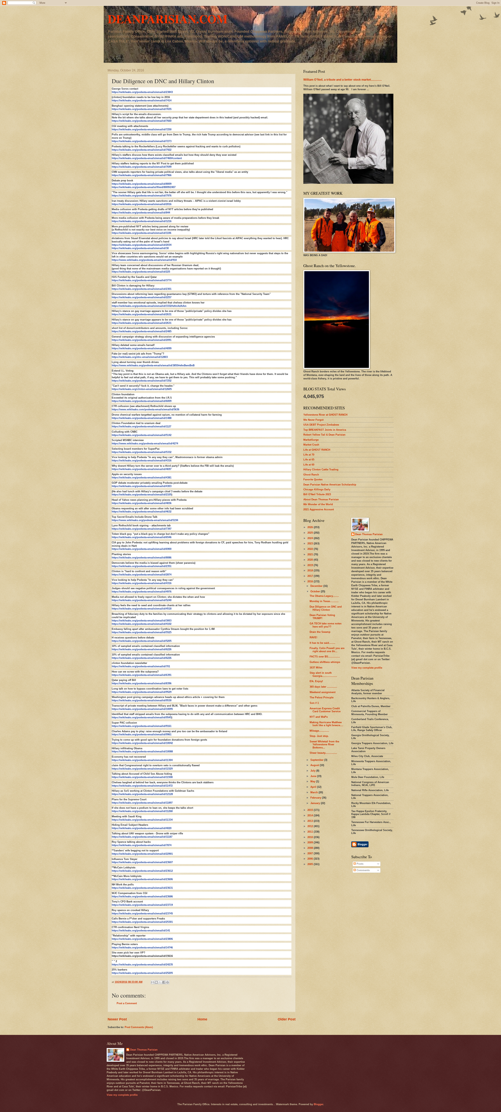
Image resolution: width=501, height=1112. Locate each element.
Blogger (318, 1104)
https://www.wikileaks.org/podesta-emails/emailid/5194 (145, 520)
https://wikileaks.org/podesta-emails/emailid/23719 (142, 904)
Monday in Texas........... (324, 601)
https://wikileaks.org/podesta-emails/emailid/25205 (142, 973)
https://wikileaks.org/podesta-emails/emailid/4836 (141, 503)
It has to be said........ (322, 642)
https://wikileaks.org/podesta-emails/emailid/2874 (141, 574)
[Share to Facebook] (164, 982)
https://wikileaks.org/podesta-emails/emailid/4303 (141, 486)
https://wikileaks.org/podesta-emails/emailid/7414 (141, 100)
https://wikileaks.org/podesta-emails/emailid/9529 (141, 692)
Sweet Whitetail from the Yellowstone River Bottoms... (324, 744)
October (315, 591)
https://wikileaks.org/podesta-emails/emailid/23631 (142, 887)
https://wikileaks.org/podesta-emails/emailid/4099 (141, 348)
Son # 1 (314, 702)
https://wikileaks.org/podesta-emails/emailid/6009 (141, 401)
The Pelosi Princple (321, 697)
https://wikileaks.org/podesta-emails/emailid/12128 (142, 794)
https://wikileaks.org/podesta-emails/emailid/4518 (141, 608)
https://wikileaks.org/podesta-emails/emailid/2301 (141, 288)
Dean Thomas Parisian (369, 534)
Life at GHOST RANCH (316, 449)
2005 (310, 864)
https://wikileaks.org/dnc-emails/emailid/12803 (140, 357)
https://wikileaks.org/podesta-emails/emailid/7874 (141, 845)
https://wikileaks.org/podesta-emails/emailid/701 (141, 666)
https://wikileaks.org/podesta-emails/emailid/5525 (141, 632)
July (313, 770)
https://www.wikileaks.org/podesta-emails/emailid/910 (144, 259)
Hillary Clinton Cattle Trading (320, 469)
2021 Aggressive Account (318, 509)
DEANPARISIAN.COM (168, 18)
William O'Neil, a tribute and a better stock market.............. (342, 79)
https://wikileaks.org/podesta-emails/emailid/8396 (141, 683)
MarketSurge (311, 439)
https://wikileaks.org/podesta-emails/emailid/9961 (141, 734)
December (316, 585)
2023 (310, 543)
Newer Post (117, 1019)
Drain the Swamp (320, 631)
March (314, 792)
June (313, 776)
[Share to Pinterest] (167, 982)
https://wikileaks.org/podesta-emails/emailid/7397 (141, 528)
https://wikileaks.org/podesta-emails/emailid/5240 (141, 600)
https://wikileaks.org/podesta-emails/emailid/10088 (142, 751)
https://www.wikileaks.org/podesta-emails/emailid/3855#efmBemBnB (153, 365)
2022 (310, 548)
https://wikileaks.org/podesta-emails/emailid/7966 (141, 175)
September (317, 759)
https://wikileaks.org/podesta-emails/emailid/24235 (142, 964)
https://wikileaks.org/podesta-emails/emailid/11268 (142, 811)
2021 (310, 554)
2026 (310, 527)
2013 (310, 820)
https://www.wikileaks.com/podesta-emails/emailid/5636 (145, 409)
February (316, 797)
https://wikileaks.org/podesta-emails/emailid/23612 (142, 870)
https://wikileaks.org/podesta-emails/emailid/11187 (142, 836)
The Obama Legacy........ (324, 595)
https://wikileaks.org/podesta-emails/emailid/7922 (141, 149)
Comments (363, 870)
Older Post (287, 1019)
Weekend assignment (322, 692)
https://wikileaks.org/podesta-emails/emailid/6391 (141, 675)
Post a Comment (127, 1003)
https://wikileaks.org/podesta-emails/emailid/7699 (141, 166)
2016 (310, 581)
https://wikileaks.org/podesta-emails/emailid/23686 (142, 896)
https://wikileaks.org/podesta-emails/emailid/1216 (141, 221)
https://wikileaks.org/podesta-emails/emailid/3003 (141, 620)
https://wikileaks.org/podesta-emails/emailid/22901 (142, 853)
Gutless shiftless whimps (325, 662)
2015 (310, 810)
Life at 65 (308, 459)
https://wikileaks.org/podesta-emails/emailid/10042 (142, 743)
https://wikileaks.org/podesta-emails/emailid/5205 (141, 640)
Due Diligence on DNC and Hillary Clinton (326, 608)
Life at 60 (308, 464)
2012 (310, 826)
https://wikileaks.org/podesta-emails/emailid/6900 (141, 548)
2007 (310, 853)
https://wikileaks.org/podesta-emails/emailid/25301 (142, 921)
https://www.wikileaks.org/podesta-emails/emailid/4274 (145, 443)
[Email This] (153, 982)
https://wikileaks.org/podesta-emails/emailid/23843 (142, 92)
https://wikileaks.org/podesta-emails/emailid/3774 (141, 280)
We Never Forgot (313, 419)
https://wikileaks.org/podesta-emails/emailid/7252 (141, 380)
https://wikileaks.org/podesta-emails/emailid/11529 (142, 768)
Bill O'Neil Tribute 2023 (317, 494)
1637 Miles (316, 667)
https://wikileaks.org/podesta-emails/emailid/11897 (142, 802)
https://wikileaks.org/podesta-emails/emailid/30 (140, 248)
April (313, 786)
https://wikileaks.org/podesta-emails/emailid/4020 (141, 828)
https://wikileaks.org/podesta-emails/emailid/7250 (141, 129)
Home (202, 1019)
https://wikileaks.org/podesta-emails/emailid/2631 (141, 314)
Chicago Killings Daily (316, 489)
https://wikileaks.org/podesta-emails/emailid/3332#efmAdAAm (149, 305)
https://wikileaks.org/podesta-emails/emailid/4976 (141, 591)
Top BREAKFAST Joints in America (324, 429)
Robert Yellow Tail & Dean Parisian (324, 434)
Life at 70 (308, 454)
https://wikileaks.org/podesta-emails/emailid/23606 (142, 879)
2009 (310, 842)
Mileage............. (319, 730)
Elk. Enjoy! (316, 681)
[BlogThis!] (156, 982)
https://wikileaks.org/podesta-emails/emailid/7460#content (147, 158)
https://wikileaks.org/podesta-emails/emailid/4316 (141, 460)
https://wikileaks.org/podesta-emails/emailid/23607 (142, 862)
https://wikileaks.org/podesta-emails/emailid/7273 (141, 141)
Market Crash (311, 444)
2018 (310, 570)
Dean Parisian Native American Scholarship (329, 484)
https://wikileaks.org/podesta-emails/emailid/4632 (141, 511)
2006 (310, 858)
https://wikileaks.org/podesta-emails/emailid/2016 (141, 204)
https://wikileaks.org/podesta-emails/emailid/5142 (141, 435)
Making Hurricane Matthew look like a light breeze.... (326, 724)
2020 (310, 559)
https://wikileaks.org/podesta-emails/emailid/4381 (141, 477)
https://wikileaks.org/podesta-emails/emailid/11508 (142, 777)
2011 (310, 831)
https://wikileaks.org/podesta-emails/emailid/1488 (141, 418)
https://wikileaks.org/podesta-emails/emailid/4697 (141, 469)
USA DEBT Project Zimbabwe (321, 424)
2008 (310, 847)
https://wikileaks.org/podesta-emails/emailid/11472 (142, 785)
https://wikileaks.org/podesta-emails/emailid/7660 (141, 120)
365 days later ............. (323, 686)
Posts (359, 863)
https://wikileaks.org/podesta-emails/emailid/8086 (141, 557)
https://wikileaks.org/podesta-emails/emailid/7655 (141, 109)
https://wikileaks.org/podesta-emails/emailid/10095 (142, 709)
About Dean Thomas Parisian (321, 499)
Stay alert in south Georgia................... (323, 674)
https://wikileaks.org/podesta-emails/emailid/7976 (141, 195)
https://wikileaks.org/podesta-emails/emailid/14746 (142, 947)
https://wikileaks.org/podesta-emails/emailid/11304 (142, 760)
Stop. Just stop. (319, 736)
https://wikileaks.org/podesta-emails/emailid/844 (141, 212)
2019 (310, 565)
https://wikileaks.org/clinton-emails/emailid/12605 (142, 389)
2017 (310, 575)
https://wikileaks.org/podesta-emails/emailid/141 (141, 930)
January (315, 803)
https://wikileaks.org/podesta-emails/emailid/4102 (141, 623)
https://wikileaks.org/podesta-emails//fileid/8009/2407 (144, 187)
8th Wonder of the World (318, 504)
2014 (310, 815)
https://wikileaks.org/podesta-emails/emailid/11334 (142, 819)
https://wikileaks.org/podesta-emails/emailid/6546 (141, 537)
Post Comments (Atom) (139, 1027)
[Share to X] (160, 982)
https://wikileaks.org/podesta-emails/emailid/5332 (141, 452)
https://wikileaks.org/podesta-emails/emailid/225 (141, 271)
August (315, 765)
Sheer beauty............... (323, 752)
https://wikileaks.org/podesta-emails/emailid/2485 (141, 331)
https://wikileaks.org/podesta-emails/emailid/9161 (141, 726)
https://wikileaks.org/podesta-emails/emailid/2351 (141, 566)
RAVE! (313, 637)
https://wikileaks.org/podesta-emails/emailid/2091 (141, 340)
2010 (310, 837)
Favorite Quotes (313, 479)
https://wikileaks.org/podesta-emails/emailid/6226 (141, 649)
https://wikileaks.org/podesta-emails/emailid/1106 (141, 232)
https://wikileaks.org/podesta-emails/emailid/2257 (141, 297)
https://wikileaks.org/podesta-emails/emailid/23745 (142, 913)
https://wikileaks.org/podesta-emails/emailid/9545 (141, 717)
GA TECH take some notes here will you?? (326, 625)
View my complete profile (366, 667)
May (313, 781)
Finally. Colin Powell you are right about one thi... (327, 650)
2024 (310, 538)
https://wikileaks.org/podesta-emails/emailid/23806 (142, 938)
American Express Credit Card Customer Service (325, 710)
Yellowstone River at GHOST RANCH (325, 414)
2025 (310, 532)
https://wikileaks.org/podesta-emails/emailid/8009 (141, 183)
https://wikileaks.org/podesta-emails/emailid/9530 (141, 700)
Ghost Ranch (311, 474)
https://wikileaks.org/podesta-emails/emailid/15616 (142, 955)
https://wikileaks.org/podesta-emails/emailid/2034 (141, 244)
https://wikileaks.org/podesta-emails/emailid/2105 (141, 494)
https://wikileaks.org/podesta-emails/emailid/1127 (141, 426)
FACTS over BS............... (325, 656)
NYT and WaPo (319, 716)
